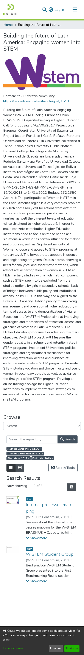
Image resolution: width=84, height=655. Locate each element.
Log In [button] (59, 9)
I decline (56, 648)
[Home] (10, 9)
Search (69, 439)
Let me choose (13, 648)
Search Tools (65, 467)
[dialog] (42, 640)
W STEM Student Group (49, 554)
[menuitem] (50, 9)
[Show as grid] (19, 468)
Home (8, 24)
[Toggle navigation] (75, 10)
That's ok (71, 648)
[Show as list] (11, 468)
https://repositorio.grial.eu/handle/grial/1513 (36, 101)
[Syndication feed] (71, 487)
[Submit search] (44, 9)
